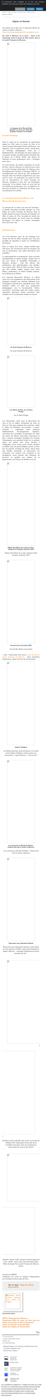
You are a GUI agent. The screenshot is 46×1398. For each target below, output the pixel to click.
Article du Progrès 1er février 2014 (16, 1327)
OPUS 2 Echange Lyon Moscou (14, 1318)
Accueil (4, 12)
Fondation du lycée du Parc (14, 1374)
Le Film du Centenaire (16, 1367)
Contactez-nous (15, 1348)
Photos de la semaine (15, 1369)
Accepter (31, 9)
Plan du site (7, 1350)
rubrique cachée (12, 12)
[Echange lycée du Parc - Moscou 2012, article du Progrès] (12, 1301)
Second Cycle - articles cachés (26, 12)
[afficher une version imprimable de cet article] (39, 1332)
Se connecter (19, 1346)
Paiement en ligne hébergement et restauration (14, 1380)
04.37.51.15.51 (10, 1343)
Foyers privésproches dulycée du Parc (13, 1358)
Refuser (39, 9)
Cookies (14, 1350)
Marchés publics (14, 1362)
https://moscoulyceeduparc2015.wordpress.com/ (20, 32)
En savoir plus (20, 9)
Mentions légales (8, 1346)
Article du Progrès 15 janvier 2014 (15, 1325)
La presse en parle (15, 1370)
